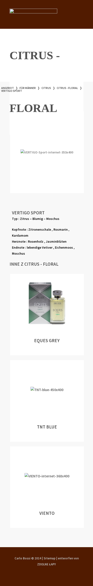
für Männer (28, 88)
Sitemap (50, 558)
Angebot (7, 88)
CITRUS (46, 88)
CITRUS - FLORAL (67, 88)
